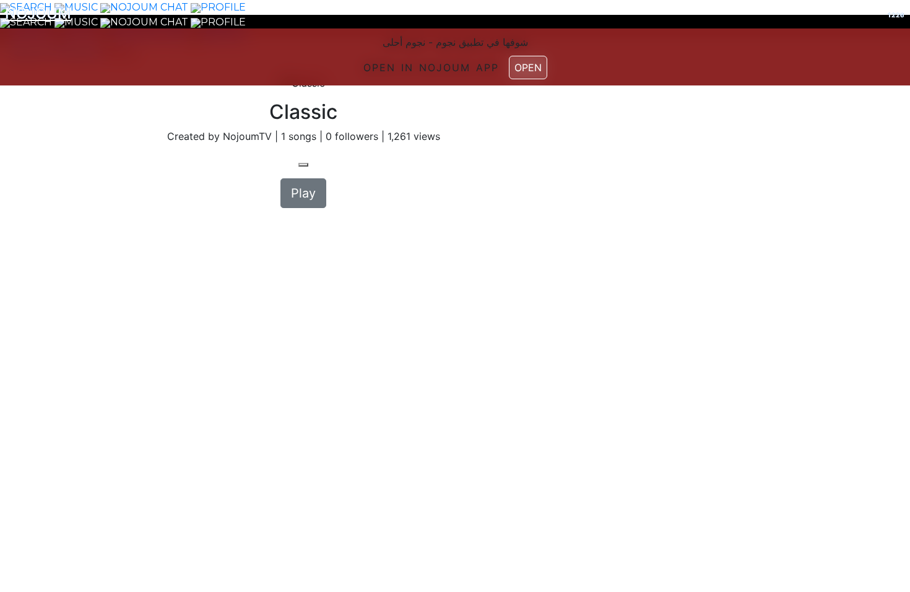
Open (528, 67)
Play (303, 193)
